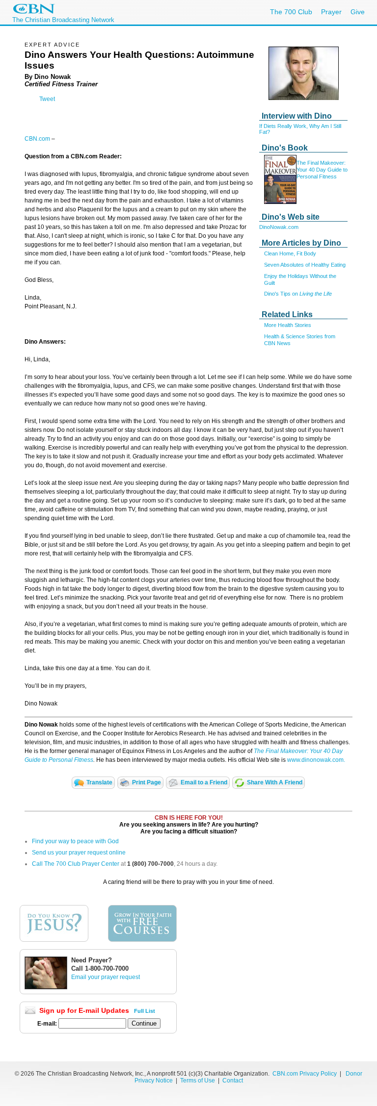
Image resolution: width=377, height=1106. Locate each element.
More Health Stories (287, 325)
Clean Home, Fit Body (290, 253)
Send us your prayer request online (79, 852)
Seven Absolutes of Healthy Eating (305, 265)
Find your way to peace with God (75, 841)
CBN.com (37, 138)
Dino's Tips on (298, 294)
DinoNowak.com (278, 227)
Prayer (331, 12)
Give (357, 12)
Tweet (47, 99)
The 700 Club (291, 12)
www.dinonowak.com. (316, 759)
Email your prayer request (105, 977)
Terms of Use (198, 1080)
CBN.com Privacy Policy (304, 1073)
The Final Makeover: (321, 163)
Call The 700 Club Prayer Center (75, 863)
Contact (232, 1080)
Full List (144, 1011)
